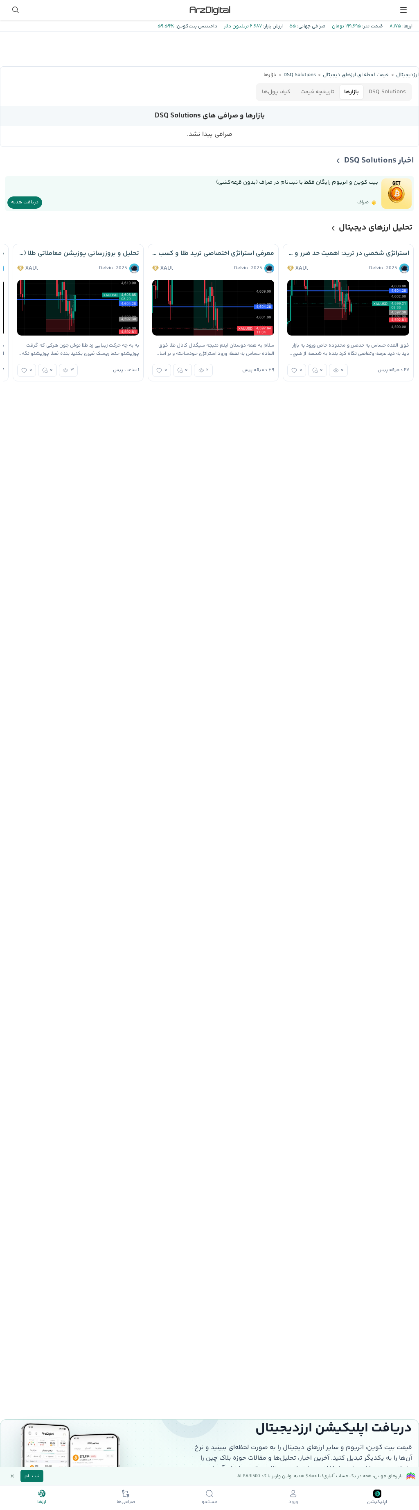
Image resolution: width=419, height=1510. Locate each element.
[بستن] (12, 1476)
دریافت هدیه (24, 202)
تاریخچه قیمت (317, 92)
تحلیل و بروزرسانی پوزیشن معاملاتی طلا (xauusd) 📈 (78, 253)
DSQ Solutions (387, 92)
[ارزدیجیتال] (209, 9)
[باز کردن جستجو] (16, 10)
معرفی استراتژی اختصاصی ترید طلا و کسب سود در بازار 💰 (213, 253)
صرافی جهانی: (310, 26)
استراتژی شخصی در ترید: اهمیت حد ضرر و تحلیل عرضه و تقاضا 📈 (348, 253)
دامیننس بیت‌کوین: (195, 26)
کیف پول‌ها (276, 92)
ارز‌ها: (406, 26)
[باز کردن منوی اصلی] (403, 10)
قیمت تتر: (372, 26)
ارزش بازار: (272, 26)
